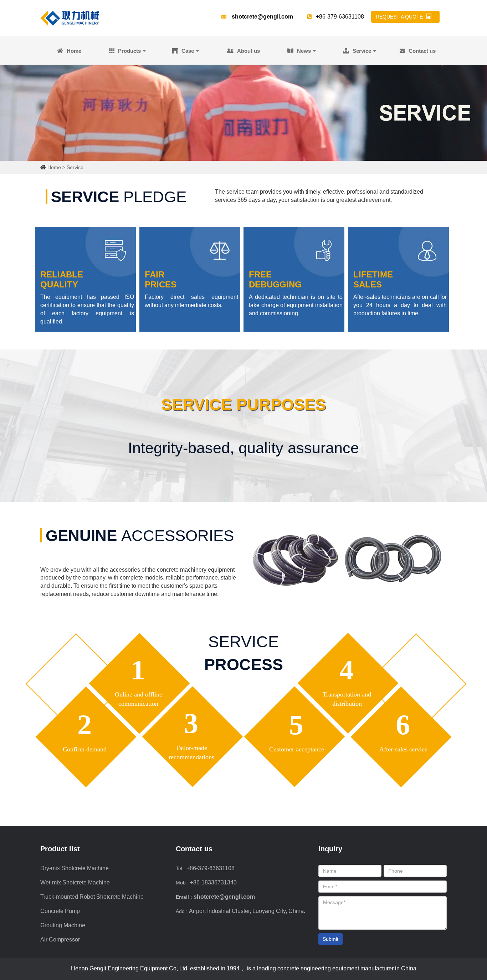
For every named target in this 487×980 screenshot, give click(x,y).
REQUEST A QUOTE (399, 17)
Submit (330, 939)
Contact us (422, 51)
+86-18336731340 (213, 882)
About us (248, 51)
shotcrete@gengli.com (262, 17)
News (304, 51)
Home (74, 51)
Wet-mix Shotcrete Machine (75, 882)
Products (129, 51)
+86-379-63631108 (210, 868)
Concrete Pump (60, 911)
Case (187, 51)
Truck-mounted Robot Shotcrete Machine (92, 897)
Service (362, 51)
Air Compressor (60, 939)
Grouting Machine (62, 925)
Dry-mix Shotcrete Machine (74, 868)
